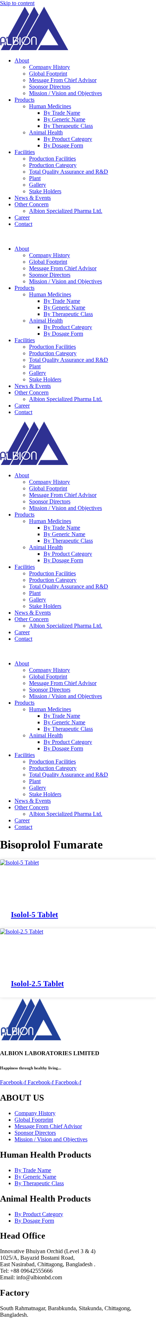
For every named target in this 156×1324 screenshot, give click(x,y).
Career (22, 217)
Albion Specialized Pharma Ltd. (65, 211)
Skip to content (17, 3)
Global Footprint (48, 73)
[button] (78, 236)
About (22, 60)
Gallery (37, 185)
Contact (23, 224)
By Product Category (68, 139)
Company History (49, 67)
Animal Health (46, 132)
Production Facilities (52, 158)
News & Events (33, 198)
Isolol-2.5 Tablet (37, 983)
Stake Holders (45, 191)
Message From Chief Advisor (63, 80)
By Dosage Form (63, 145)
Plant (35, 178)
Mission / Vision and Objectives (65, 93)
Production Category (53, 165)
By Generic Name (64, 119)
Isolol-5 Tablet (34, 914)
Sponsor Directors (49, 87)
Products (24, 100)
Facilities (25, 152)
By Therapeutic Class (68, 126)
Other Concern (32, 204)
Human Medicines (50, 106)
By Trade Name (62, 113)
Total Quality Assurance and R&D (68, 172)
